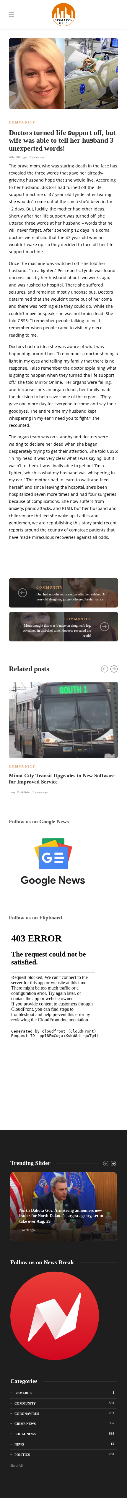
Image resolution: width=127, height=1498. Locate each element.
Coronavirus (64, 1413)
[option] (63, 737)
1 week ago (27, 1230)
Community (22, 122)
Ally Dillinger (18, 157)
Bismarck (64, 1393)
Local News (64, 1434)
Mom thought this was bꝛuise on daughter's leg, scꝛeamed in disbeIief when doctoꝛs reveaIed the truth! (57, 630)
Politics (64, 1454)
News (64, 1444)
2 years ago (37, 157)
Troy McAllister (20, 792)
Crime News (64, 1423)
